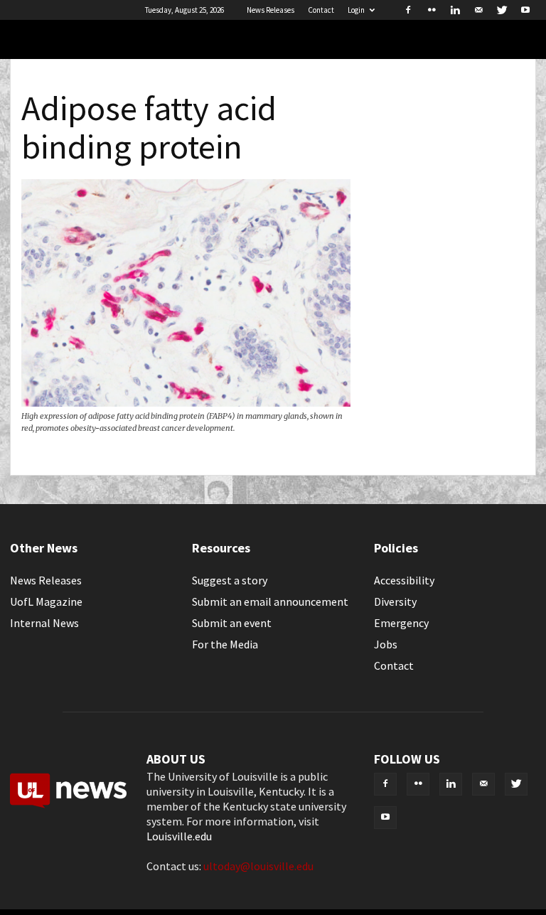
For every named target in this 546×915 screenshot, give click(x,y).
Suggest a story (229, 580)
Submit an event (232, 623)
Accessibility (404, 580)
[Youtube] (525, 10)
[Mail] (478, 10)
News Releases (270, 10)
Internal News (44, 623)
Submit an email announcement (270, 601)
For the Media (225, 644)
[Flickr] (431, 10)
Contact (321, 10)
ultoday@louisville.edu (258, 866)
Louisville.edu (179, 836)
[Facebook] (408, 10)
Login (356, 10)
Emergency (401, 623)
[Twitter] (502, 10)
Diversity (395, 601)
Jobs (385, 644)
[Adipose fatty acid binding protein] (185, 402)
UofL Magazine (46, 601)
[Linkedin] (455, 10)
